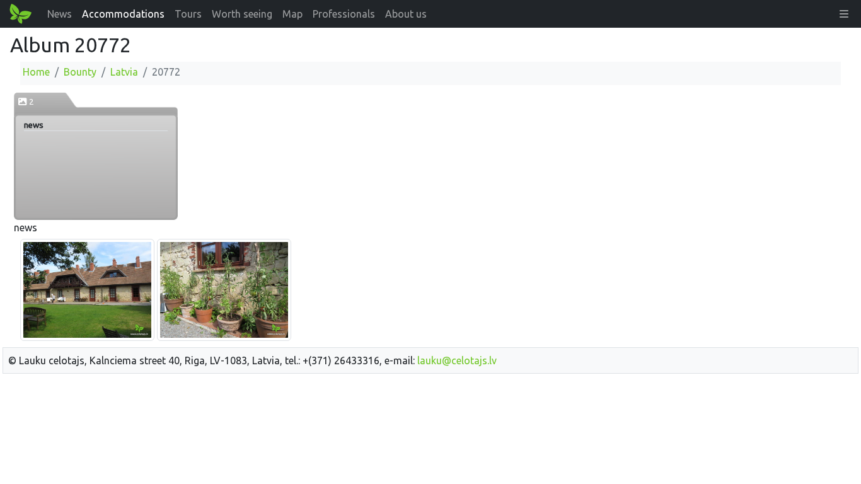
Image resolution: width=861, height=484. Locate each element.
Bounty (80, 72)
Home (36, 72)
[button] (844, 13)
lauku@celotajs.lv (457, 360)
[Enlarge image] (87, 288)
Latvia (124, 72)
